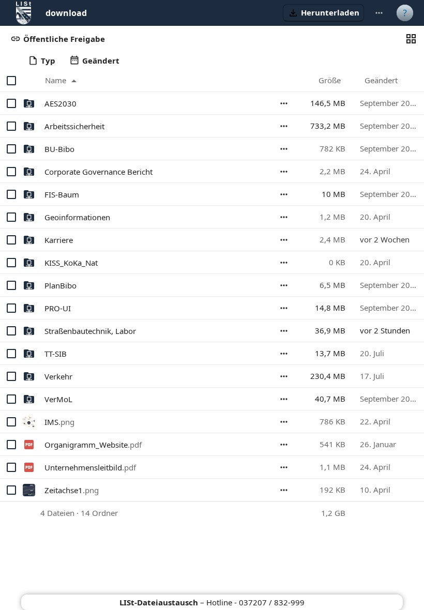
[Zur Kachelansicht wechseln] (411, 39)
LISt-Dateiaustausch (158, 602)
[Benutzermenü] (405, 13)
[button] (323, 13)
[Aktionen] (284, 103)
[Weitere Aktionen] (379, 13)
